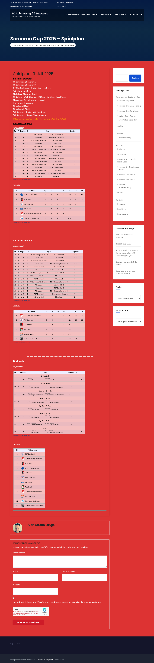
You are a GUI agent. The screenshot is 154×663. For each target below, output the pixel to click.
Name (16, 571)
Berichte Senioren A (126, 174)
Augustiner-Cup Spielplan (51, 45)
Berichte (120, 14)
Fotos (120, 192)
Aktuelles (121, 154)
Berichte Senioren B (126, 179)
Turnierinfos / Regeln (126, 116)
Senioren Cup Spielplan (127, 111)
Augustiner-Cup (32, 45)
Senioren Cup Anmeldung (129, 106)
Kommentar (19, 552)
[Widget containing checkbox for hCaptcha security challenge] (31, 611)
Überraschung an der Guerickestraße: (125, 272)
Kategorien (121, 315)
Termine (105, 14)
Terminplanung (124, 137)
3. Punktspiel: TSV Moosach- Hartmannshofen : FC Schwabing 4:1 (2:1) (128, 253)
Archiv (120, 126)
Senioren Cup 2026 (125, 101)
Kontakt (135, 14)
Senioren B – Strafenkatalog (124, 186)
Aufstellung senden (128, 120)
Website (16, 585)
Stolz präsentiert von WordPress (23, 660)
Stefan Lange (45, 525)
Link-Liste (121, 209)
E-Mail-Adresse (69, 571)
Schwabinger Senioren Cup (80, 14)
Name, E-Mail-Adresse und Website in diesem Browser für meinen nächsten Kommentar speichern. (57, 602)
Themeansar (59, 660)
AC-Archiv (18, 45)
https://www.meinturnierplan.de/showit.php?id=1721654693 (39, 119)
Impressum (122, 214)
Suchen (135, 78)
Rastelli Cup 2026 (123, 244)
